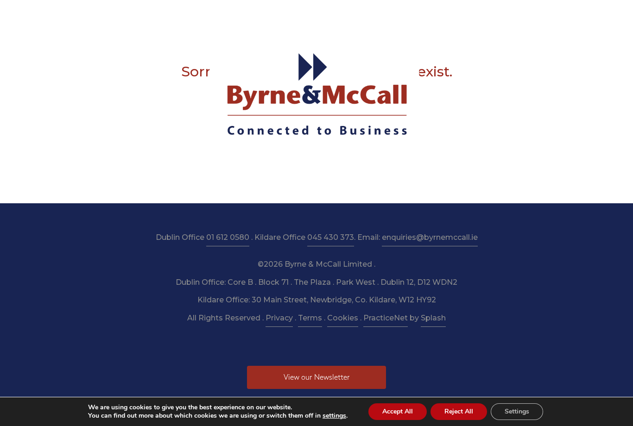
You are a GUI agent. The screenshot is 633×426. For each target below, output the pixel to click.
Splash (433, 317)
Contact (470, 14)
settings (334, 416)
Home (160, 14)
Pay (437, 14)
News (409, 14)
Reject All (458, 411)
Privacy (279, 317)
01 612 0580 (227, 237)
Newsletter (332, 14)
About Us (199, 14)
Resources (284, 14)
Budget (375, 14)
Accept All (397, 411)
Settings (517, 411)
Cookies (342, 317)
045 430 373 (330, 237)
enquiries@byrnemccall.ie (430, 237)
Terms (310, 317)
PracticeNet (385, 317)
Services (241, 14)
